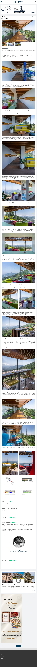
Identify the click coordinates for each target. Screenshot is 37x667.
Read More (33, 590)
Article (2, 654)
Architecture (3, 652)
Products (2, 660)
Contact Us (2, 658)
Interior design (3, 656)
